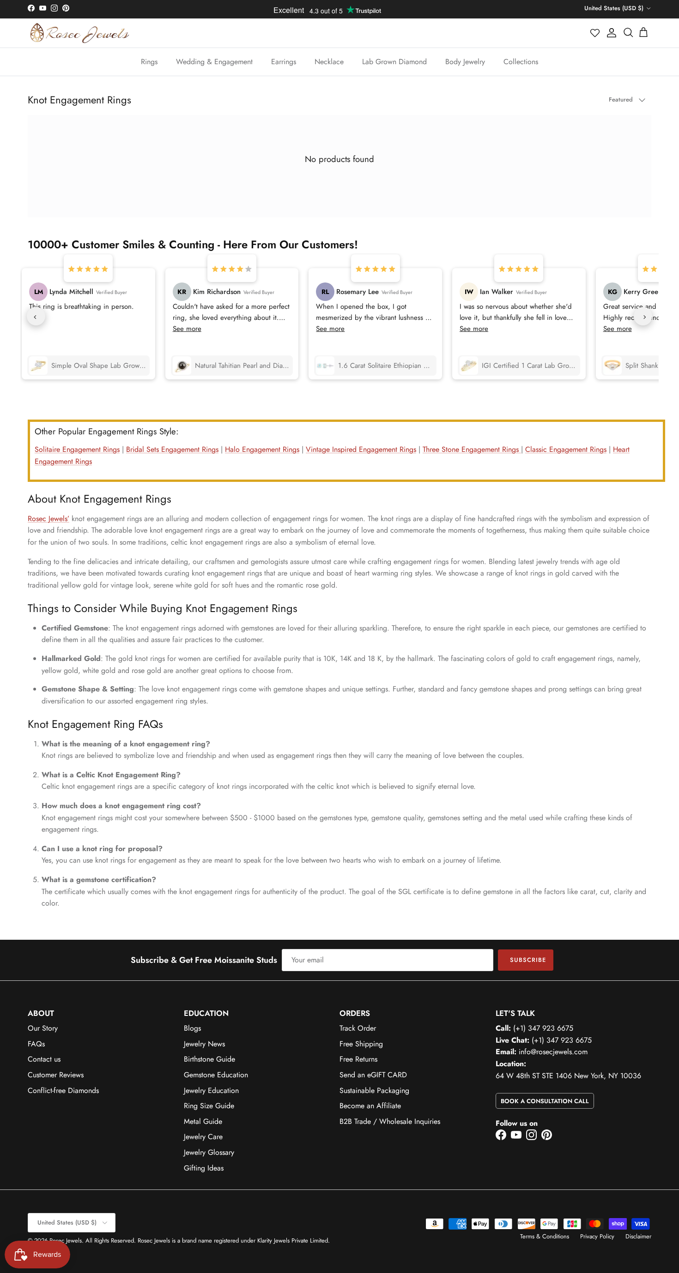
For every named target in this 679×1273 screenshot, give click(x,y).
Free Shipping (361, 1044)
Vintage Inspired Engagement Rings (361, 449)
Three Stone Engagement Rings (472, 449)
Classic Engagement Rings (565, 449)
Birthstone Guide (209, 1059)
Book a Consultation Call (545, 1101)
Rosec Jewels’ (48, 518)
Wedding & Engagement (214, 61)
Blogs (192, 1028)
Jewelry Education (211, 1090)
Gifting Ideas (204, 1168)
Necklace (329, 61)
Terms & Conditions (544, 1236)
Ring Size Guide (209, 1105)
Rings (149, 61)
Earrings (283, 61)
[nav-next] (643, 316)
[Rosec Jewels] (80, 33)
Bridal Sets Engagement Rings (172, 449)
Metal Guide (203, 1121)
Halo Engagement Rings (262, 449)
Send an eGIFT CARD (373, 1074)
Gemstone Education (216, 1074)
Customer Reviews (56, 1074)
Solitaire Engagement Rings (77, 449)
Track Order (358, 1028)
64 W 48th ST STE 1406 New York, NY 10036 (568, 1075)
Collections (520, 61)
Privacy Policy (597, 1236)
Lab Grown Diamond (394, 61)
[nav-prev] (36, 316)
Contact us (44, 1059)
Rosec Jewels (65, 1240)
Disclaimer (638, 1236)
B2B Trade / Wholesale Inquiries (390, 1121)
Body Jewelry (465, 61)
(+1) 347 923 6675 (543, 1028)
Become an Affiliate (370, 1105)
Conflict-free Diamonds (63, 1090)
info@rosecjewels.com (553, 1051)
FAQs (36, 1044)
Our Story (43, 1028)
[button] (595, 32)
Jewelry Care (203, 1136)
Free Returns (358, 1059)
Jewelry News (204, 1044)
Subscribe (528, 959)
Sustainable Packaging (374, 1090)
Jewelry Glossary (209, 1152)
